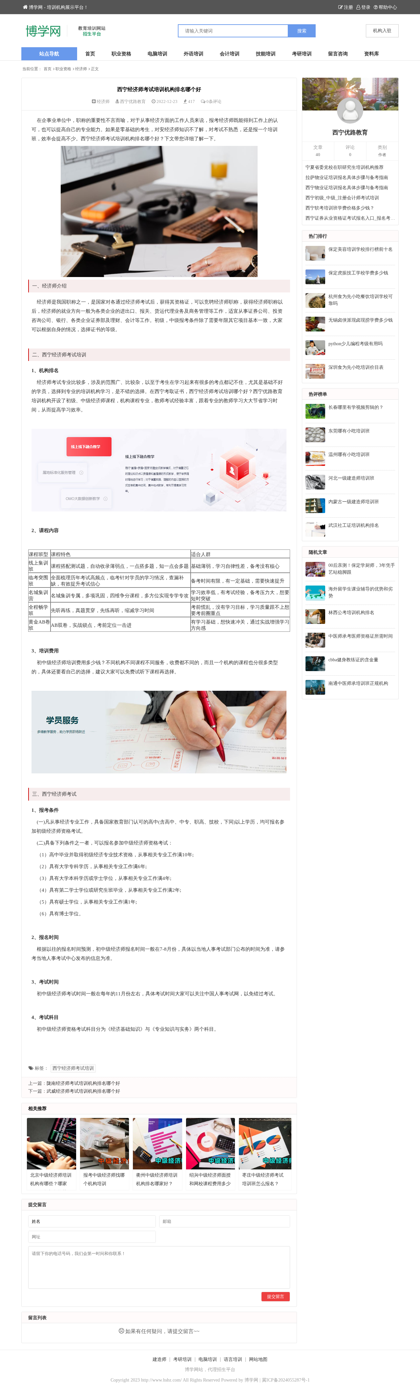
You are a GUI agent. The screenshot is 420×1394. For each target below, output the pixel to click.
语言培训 (233, 1359)
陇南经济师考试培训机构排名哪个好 (83, 1083)
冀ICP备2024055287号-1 (286, 1380)
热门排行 (318, 236)
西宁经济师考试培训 (73, 1068)
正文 (95, 69)
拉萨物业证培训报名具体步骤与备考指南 (346, 177)
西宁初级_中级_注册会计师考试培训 (342, 197)
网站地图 (258, 1359)
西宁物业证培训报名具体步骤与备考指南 (346, 187)
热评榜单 (318, 394)
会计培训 (230, 53)
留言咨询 (338, 53)
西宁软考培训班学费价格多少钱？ (339, 208)
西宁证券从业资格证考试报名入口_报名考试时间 (350, 218)
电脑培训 (157, 53)
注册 (348, 7)
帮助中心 (388, 7)
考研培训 (302, 53)
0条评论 (213, 101)
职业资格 (121, 53)
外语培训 (193, 53)
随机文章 (318, 552)
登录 (365, 7)
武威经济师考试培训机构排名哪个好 (83, 1091)
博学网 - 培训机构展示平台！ (58, 7)
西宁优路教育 (133, 101)
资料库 (371, 53)
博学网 (251, 1380)
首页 (90, 53)
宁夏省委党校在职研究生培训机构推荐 (344, 167)
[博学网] (115, 30)
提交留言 (275, 1296)
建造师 (159, 1359)
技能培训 (266, 53)
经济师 (81, 69)
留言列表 (37, 1317)
